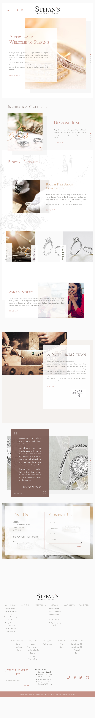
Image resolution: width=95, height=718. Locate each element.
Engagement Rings (10, 608)
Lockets (33, 644)
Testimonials (40, 605)
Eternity (18, 644)
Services (54, 605)
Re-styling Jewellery (55, 611)
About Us (25, 605)
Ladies (62, 647)
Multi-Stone (18, 647)
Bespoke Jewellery (54, 608)
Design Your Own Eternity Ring (10, 624)
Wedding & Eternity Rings (11, 612)
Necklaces (33, 656)
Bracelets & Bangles (33, 650)
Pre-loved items (47, 644)
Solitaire (18, 650)
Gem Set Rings (32, 659)
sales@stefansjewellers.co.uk (23, 544)
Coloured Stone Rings (10, 617)
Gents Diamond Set (77, 644)
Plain (76, 653)
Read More (51, 386)
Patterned (77, 650)
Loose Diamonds (11, 628)
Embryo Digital (70, 694)
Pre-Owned (47, 641)
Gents (62, 644)
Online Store (10, 605)
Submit (79, 546)
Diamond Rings (18, 641)
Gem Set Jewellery (32, 647)
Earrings (32, 653)
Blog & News (69, 605)
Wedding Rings (77, 641)
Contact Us (84, 605)
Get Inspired (58, 143)
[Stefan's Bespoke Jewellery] (47, 10)
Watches (62, 641)
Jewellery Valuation (55, 620)
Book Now (50, 210)
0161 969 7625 (19, 537)
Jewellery (11, 620)
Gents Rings (11, 631)
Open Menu (85, 10)
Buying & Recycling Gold (55, 624)
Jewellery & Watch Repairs (54, 615)
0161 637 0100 (32, 537)
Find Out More (15, 75)
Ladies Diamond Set (77, 647)
